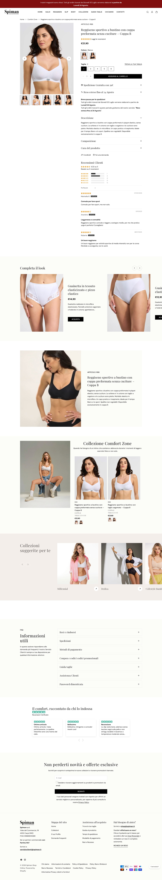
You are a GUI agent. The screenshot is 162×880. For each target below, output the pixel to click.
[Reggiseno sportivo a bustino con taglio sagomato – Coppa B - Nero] (114, 519)
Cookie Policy (78, 868)
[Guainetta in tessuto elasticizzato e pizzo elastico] (41, 303)
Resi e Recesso (88, 842)
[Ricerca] (147, 12)
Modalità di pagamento (91, 838)
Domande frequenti (58, 838)
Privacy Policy (91, 868)
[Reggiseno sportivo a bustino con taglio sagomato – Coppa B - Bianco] (110, 519)
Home (22, 19)
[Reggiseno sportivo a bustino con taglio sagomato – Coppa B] (124, 478)
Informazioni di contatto (60, 864)
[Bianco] (84, 55)
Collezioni (55, 830)
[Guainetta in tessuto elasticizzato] (128, 303)
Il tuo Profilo (56, 834)
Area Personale (133, 836)
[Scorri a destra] (69, 58)
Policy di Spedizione (80, 864)
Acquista (76, 319)
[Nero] (92, 55)
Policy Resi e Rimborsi (98, 864)
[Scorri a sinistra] (24, 58)
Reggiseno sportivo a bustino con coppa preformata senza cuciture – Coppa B (89, 508)
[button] (86, 39)
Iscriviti (81, 791)
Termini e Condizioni (63, 868)
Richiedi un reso (121, 845)
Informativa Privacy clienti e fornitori (56, 872)
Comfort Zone (32, 19)
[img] (86, 193)
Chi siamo (45, 864)
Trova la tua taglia (89, 826)
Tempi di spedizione (90, 834)
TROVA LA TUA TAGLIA (133, 64)
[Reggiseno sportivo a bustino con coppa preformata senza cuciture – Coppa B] (91, 478)
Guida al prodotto (89, 830)
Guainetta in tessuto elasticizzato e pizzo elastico (81, 290)
